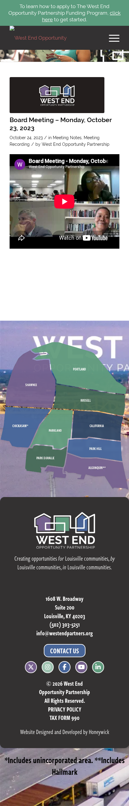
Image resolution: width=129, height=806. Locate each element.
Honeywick (99, 731)
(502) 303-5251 (65, 624)
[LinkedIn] (98, 666)
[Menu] (111, 38)
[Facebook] (64, 666)
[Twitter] (31, 666)
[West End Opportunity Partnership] (53, 38)
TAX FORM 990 (65, 717)
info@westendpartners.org (64, 633)
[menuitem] (111, 38)
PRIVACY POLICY (64, 709)
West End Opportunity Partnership (76, 144)
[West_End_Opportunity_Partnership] (57, 95)
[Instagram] (47, 666)
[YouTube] (81, 666)
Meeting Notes (67, 137)
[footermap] (64, 416)
